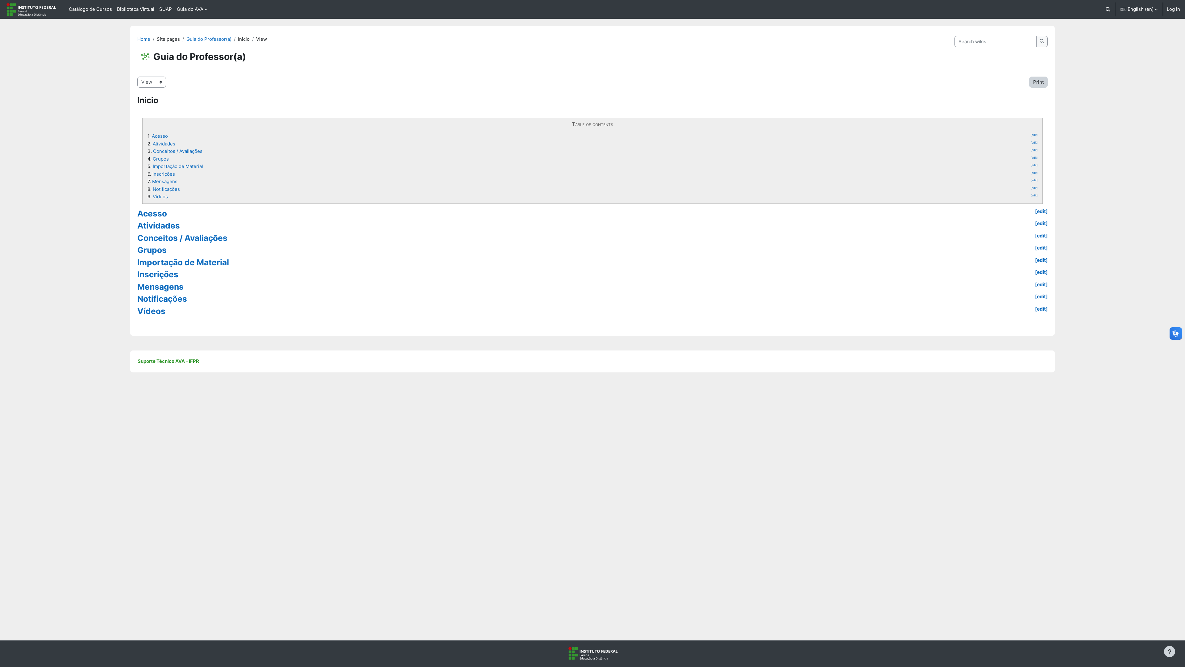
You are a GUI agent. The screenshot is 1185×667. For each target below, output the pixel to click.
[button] (1108, 9)
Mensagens (164, 181)
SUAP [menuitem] (165, 9)
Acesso (160, 136)
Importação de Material (178, 166)
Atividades (164, 144)
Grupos (161, 159)
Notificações (166, 189)
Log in (1173, 9)
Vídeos (160, 196)
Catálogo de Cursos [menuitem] (90, 9)
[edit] (1034, 134)
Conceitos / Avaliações (177, 151)
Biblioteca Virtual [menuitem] (135, 9)
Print (1038, 82)
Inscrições (163, 174)
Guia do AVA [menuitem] (190, 9)
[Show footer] (1169, 651)
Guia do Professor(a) (208, 39)
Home (143, 39)
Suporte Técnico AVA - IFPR (168, 361)
